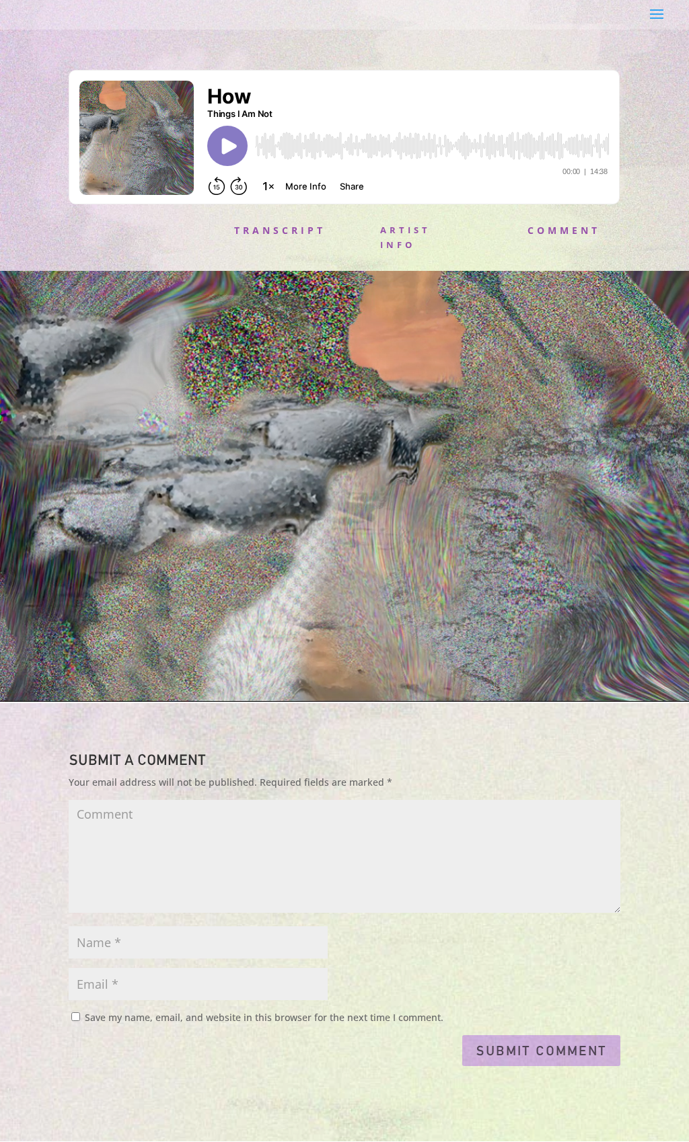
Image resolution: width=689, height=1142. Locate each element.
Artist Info (405, 237)
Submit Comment (541, 1051)
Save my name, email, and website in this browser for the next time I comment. (264, 1017)
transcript (280, 230)
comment (564, 230)
